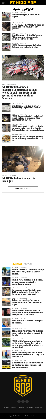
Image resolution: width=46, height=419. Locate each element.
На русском (38, 408)
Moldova (13, 408)
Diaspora (21, 408)
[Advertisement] (18, 227)
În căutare (30, 408)
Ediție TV (6, 408)
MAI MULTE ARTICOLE (23, 188)
